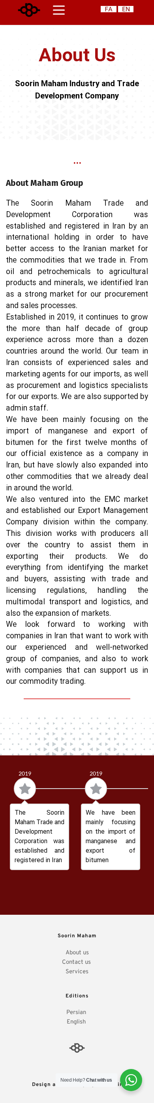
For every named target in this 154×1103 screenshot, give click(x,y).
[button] (59, 10)
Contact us (77, 962)
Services (77, 972)
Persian (77, 1012)
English (77, 1022)
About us (77, 953)
